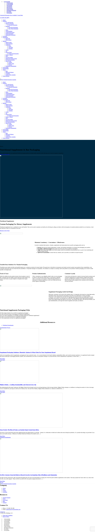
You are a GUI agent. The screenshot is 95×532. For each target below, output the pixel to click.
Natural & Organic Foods (11, 58)
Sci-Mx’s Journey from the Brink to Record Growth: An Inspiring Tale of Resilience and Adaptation (28, 475)
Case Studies (5, 67)
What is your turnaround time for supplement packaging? (13, 316)
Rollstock (8, 26)
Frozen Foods (9, 52)
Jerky (7, 56)
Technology (5, 37)
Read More (2, 358)
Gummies (10, 48)
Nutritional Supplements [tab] (8, 325)
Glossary (5, 502)
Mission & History (10, 72)
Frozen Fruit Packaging (13, 53)
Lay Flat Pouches (9, 22)
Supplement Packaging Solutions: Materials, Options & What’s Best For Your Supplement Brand (27, 352)
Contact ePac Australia (11, 74)
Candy (9, 46)
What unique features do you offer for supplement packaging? (14, 313)
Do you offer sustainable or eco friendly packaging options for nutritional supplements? (20, 315)
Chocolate (10, 47)
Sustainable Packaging (10, 35)
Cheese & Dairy (9, 43)
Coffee (7, 49)
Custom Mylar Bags (10, 32)
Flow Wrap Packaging (13, 28)
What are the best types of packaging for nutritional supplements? (15, 314)
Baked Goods (9, 42)
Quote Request (6, 76)
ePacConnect (8, 40)
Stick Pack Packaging (13, 27)
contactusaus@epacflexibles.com (13, 509)
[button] (6, 1)
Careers (4, 490)
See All (1, 482)
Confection (8, 44)
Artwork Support (6, 497)
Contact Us (2, 511)
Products (5, 21)
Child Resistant (9, 31)
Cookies (10, 62)
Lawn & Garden (9, 57)
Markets (4, 41)
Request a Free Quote (5, 154)
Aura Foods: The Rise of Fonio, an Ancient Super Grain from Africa (19, 430)
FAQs (4, 498)
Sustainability (6, 68)
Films (7, 30)
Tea (6, 51)
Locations (5, 36)
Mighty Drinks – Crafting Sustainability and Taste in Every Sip (18, 384)
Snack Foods (8, 61)
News (4, 489)
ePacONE (8, 38)
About (4, 20)
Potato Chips (11, 63)
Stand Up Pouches (10, 23)
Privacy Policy (6, 516)
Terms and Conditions (7, 515)
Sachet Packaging (9, 33)
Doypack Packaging (12, 25)
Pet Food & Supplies (10, 59)
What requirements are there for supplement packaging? (13, 318)
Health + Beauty (9, 54)
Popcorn (10, 64)
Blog (7, 71)
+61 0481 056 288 (4, 17)
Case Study (5, 500)
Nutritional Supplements (11, 66)
